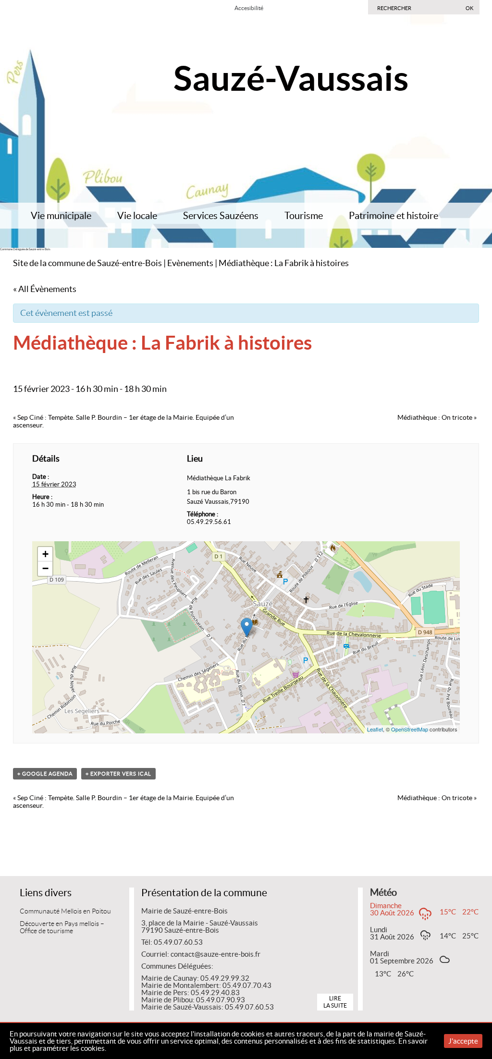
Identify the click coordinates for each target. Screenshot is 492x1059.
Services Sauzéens (220, 215)
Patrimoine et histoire (393, 215)
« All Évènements (44, 289)
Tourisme (303, 215)
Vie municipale (61, 215)
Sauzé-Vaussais (290, 78)
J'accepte (463, 1041)
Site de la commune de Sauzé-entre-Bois (87, 263)
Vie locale (137, 215)
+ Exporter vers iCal (118, 774)
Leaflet (375, 729)
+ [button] (45, 554)
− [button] (45, 568)
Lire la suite (335, 1001)
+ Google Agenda (45, 774)
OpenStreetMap (409, 729)
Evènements (190, 263)
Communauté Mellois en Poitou (65, 911)
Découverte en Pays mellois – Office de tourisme (62, 927)
